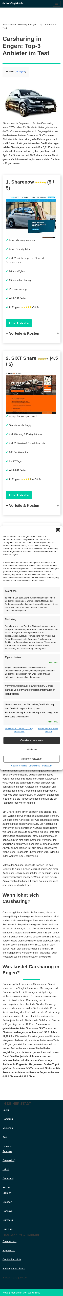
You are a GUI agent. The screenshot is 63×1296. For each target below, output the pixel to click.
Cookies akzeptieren (31, 740)
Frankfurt (7, 1146)
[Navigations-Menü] (56, 4)
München (8, 1128)
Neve (5, 1292)
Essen (6, 1187)
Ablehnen (31, 749)
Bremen (7, 1192)
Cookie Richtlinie (12, 1259)
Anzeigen (20, 71)
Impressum (47, 766)
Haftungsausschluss (14, 1268)
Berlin (6, 1109)
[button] (58, 530)
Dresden (7, 1201)
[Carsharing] (13, 3)
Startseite (8, 24)
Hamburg (8, 1118)
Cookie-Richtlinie (19, 766)
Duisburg (7, 1229)
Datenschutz (34, 766)
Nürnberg (8, 1220)
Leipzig (6, 1169)
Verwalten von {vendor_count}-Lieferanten (19, 730)
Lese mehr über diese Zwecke (48, 730)
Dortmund (8, 1178)
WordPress (34, 1292)
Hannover (8, 1210)
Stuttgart (7, 1151)
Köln (5, 1137)
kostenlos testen (19, 323)
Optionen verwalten (31, 758)
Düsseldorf (8, 1160)
